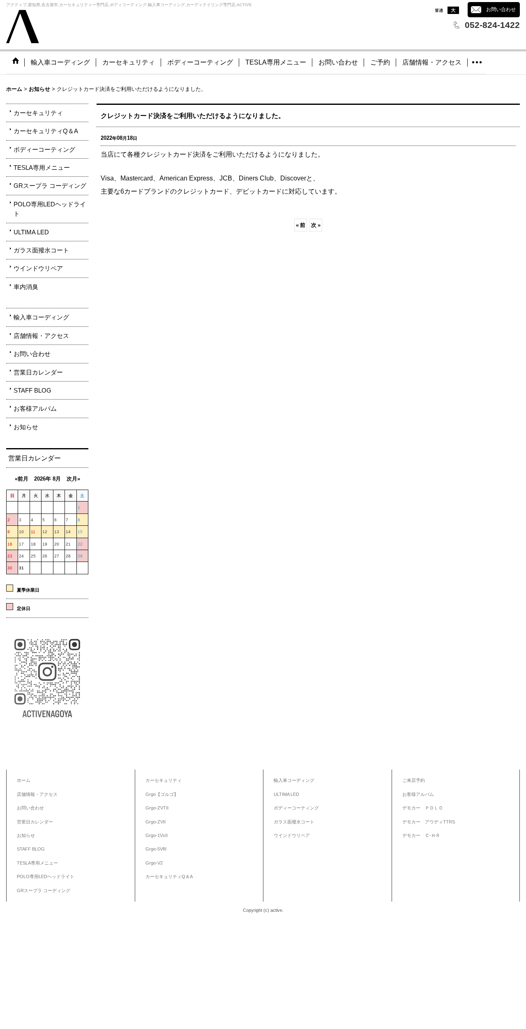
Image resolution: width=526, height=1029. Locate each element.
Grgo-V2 (154, 862)
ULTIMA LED (31, 232)
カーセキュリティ (38, 112)
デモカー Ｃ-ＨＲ (421, 835)
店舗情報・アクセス (41, 335)
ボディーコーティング (44, 149)
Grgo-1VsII (156, 835)
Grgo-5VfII (155, 848)
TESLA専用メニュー (42, 167)
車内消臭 (26, 286)
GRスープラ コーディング (50, 185)
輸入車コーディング (41, 317)
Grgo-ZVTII (156, 807)
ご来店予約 (413, 780)
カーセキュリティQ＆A (46, 130)
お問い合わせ (501, 9)
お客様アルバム (35, 408)
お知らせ (26, 426)
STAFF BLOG (32, 390)
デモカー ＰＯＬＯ (422, 807)
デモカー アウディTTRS (428, 821)
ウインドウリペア (38, 268)
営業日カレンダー (38, 372)
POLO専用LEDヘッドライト (50, 209)
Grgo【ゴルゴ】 (161, 794)
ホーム (23, 780)
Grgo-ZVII (155, 821)
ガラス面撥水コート (41, 250)
